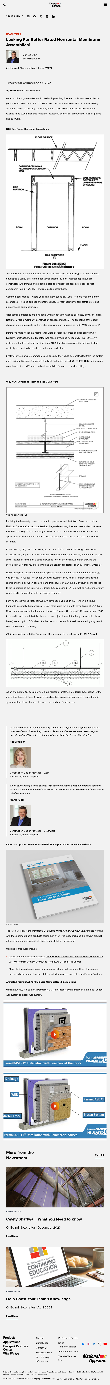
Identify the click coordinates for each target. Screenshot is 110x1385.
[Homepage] (55, 5)
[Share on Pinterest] (47, 16)
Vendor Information (68, 1351)
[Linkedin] (94, 1344)
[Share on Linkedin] (53, 16)
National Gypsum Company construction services (32, 319)
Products (9, 1338)
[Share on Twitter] (40, 16)
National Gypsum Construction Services (27, 526)
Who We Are (11, 1354)
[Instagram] (88, 1344)
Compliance (42, 1342)
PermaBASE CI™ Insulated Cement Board (67, 956)
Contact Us (41, 1347)
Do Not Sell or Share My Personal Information (78, 1379)
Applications (11, 1342)
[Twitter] (99, 1344)
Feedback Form (44, 1352)
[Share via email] (28, 16)
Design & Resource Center (15, 1348)
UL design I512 (78, 691)
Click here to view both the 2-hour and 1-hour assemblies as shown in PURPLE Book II (51, 634)
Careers (40, 1338)
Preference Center (68, 1338)
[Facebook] (83, 1344)
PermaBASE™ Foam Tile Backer (64, 961)
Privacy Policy (48, 1378)
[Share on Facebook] (34, 16)
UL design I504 (69, 600)
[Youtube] (105, 1344)
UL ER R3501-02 (80, 361)
